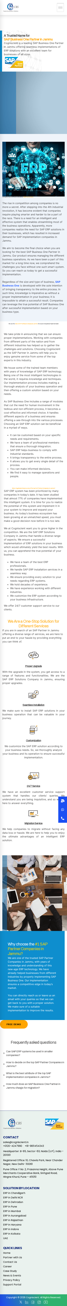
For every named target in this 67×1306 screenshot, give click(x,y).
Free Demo (14, 1024)
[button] (62, 818)
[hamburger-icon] (60, 7)
